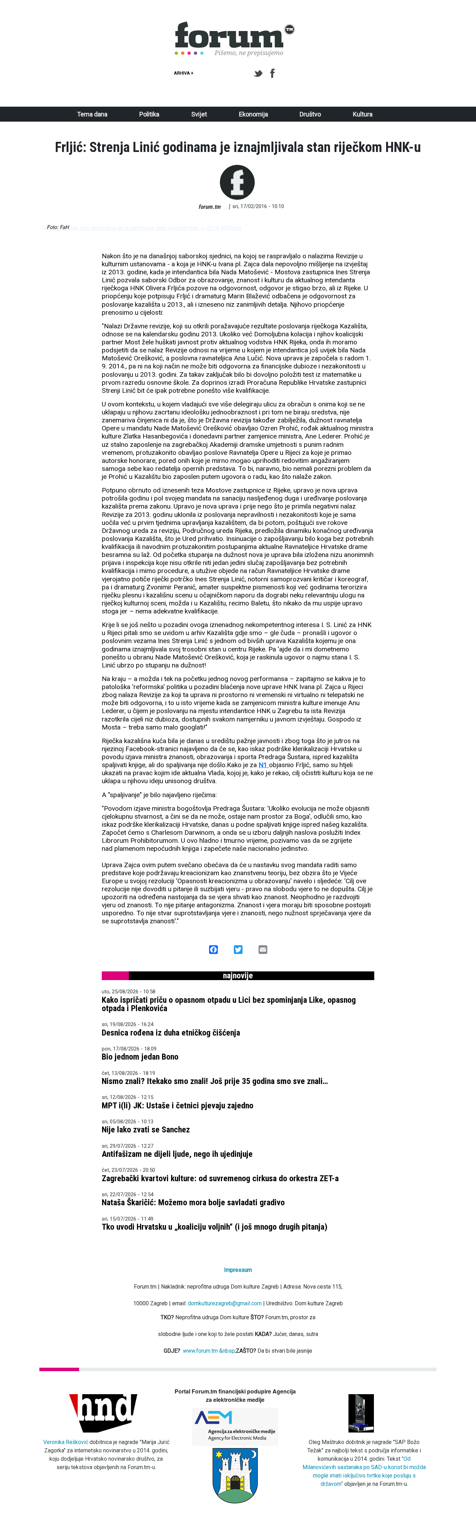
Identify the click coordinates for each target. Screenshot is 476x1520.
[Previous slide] (54, 228)
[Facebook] (273, 73)
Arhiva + (183, 73)
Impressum (238, 1270)
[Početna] (235, 25)
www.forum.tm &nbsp (209, 1350)
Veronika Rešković (65, 1442)
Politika (149, 114)
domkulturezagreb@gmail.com (225, 1303)
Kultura (363, 114)
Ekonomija (253, 114)
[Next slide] (421, 228)
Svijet (199, 114)
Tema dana (92, 114)
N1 (264, 765)
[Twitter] (259, 73)
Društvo (310, 114)
